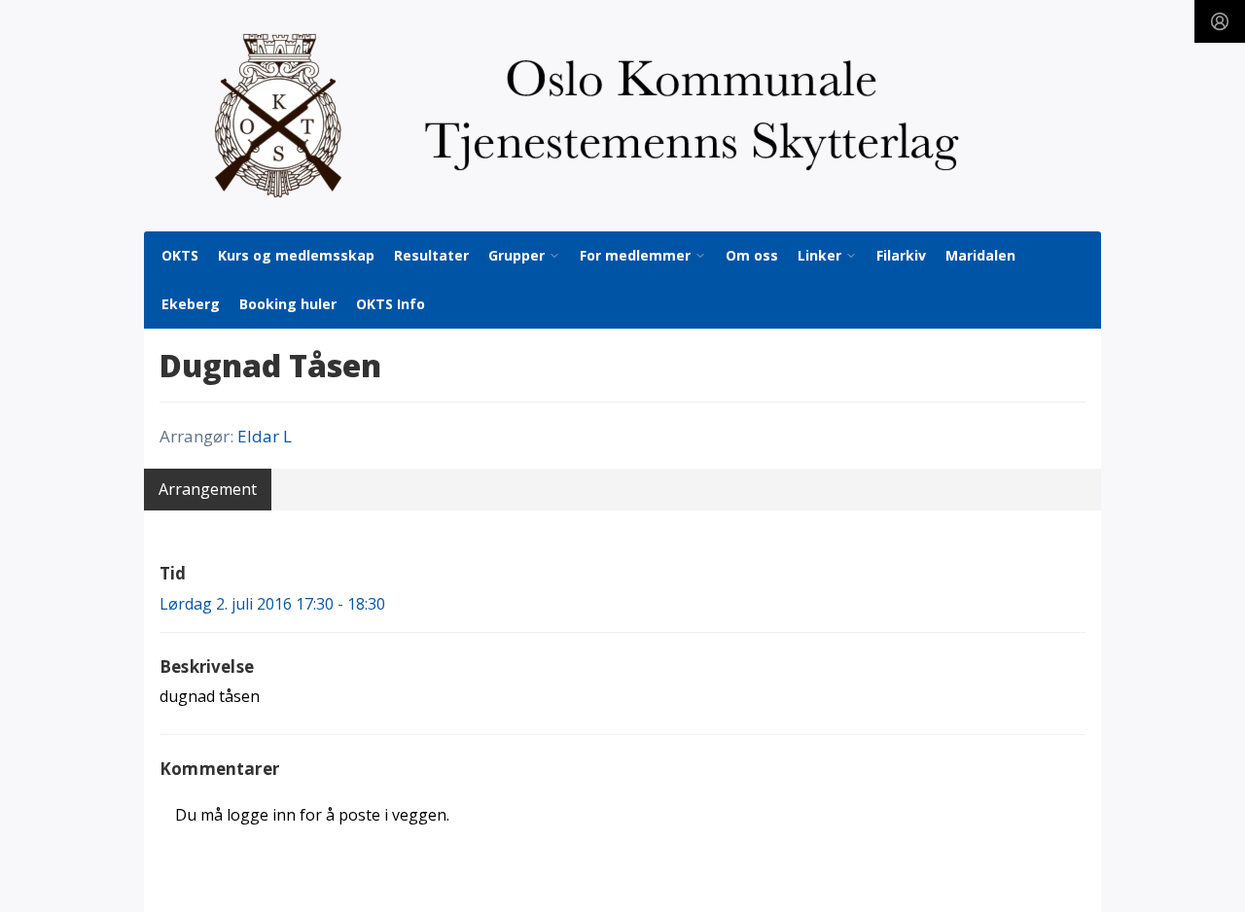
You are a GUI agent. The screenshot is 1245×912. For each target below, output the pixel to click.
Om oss (752, 255)
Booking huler (288, 304)
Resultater (431, 255)
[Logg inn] (1219, 21)
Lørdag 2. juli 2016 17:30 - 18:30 (272, 603)
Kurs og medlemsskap (296, 255)
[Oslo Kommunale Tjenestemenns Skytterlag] (622, 115)
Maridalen (980, 255)
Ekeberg (190, 304)
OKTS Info (390, 304)
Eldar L (264, 436)
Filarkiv (901, 255)
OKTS (179, 255)
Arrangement (208, 489)
